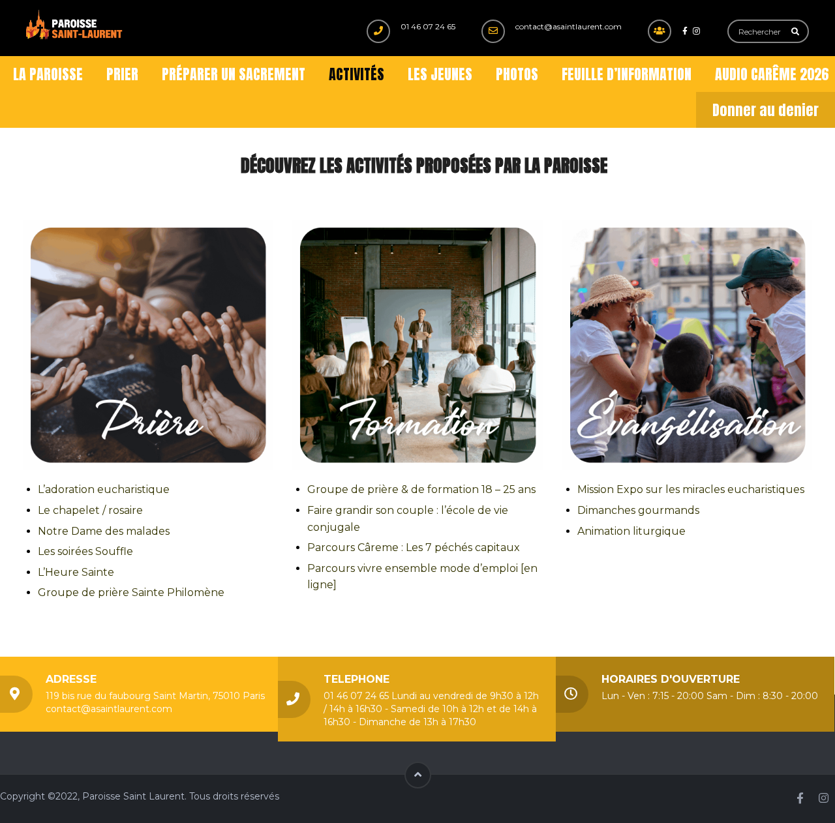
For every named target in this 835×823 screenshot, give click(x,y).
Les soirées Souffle (85, 551)
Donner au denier (765, 110)
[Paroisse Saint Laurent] (75, 25)
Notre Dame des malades (104, 531)
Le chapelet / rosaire (90, 510)
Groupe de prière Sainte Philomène (131, 592)
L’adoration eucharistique (104, 489)
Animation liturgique (631, 531)
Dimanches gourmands (638, 510)
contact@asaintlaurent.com (568, 26)
